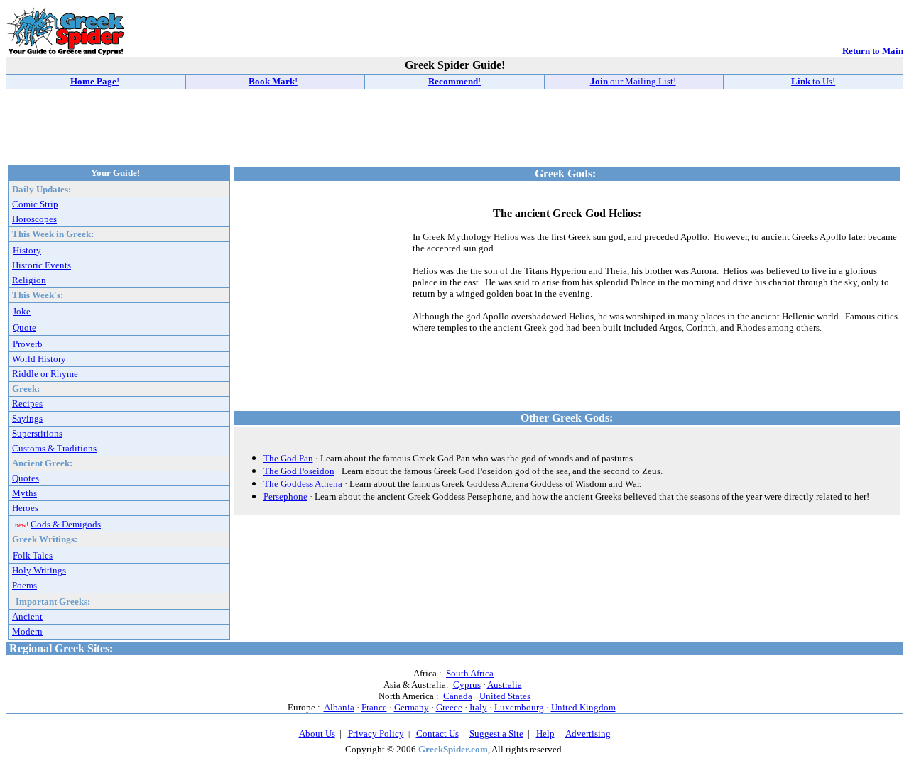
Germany (411, 707)
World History (39, 358)
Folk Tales (33, 555)
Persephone (285, 496)
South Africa (470, 673)
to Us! (813, 81)
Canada (457, 696)
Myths (24, 493)
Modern (27, 631)
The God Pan (288, 458)
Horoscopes (34, 219)
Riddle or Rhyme (45, 373)
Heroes (25, 508)
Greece (449, 707)
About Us (317, 733)
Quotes (25, 478)
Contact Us (437, 733)
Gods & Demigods (66, 524)
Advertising (588, 733)
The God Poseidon (298, 471)
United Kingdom (583, 707)
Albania (339, 707)
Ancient (27, 616)
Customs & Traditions (54, 448)
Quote (24, 327)
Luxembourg (519, 707)
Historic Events (41, 265)
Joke (22, 311)
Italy (478, 707)
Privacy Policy (376, 733)
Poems (24, 585)
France (374, 707)
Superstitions (37, 433)
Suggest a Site (496, 733)
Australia (504, 684)
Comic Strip (35, 204)
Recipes (27, 403)
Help (545, 733)
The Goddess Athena (302, 483)
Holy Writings (39, 570)
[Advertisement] (454, 126)
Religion (29, 280)
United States (504, 696)
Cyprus (467, 684)
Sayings (27, 418)
